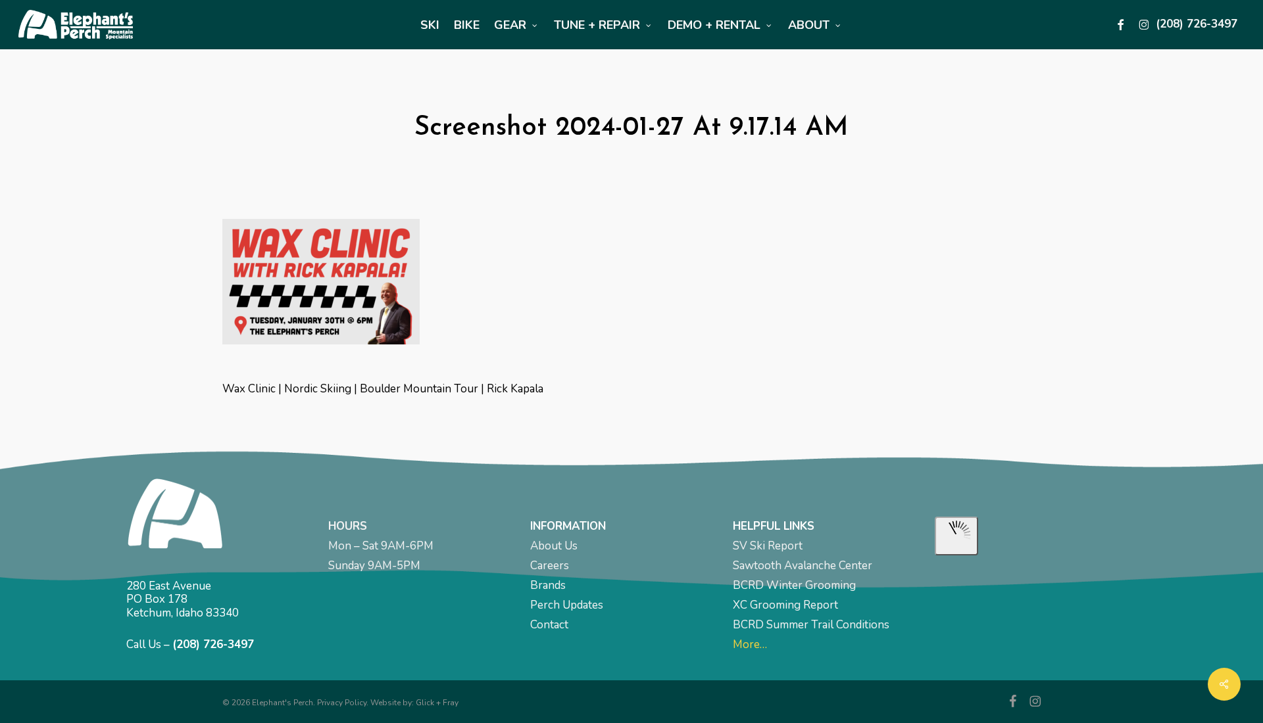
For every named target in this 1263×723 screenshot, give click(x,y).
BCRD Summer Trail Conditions (811, 624)
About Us (554, 545)
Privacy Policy (341, 702)
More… (750, 644)
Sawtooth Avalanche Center (802, 565)
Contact (549, 624)
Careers (549, 565)
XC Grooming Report (785, 605)
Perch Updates (566, 605)
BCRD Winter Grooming (794, 585)
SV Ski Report (768, 545)
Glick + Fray (437, 702)
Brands (548, 585)
